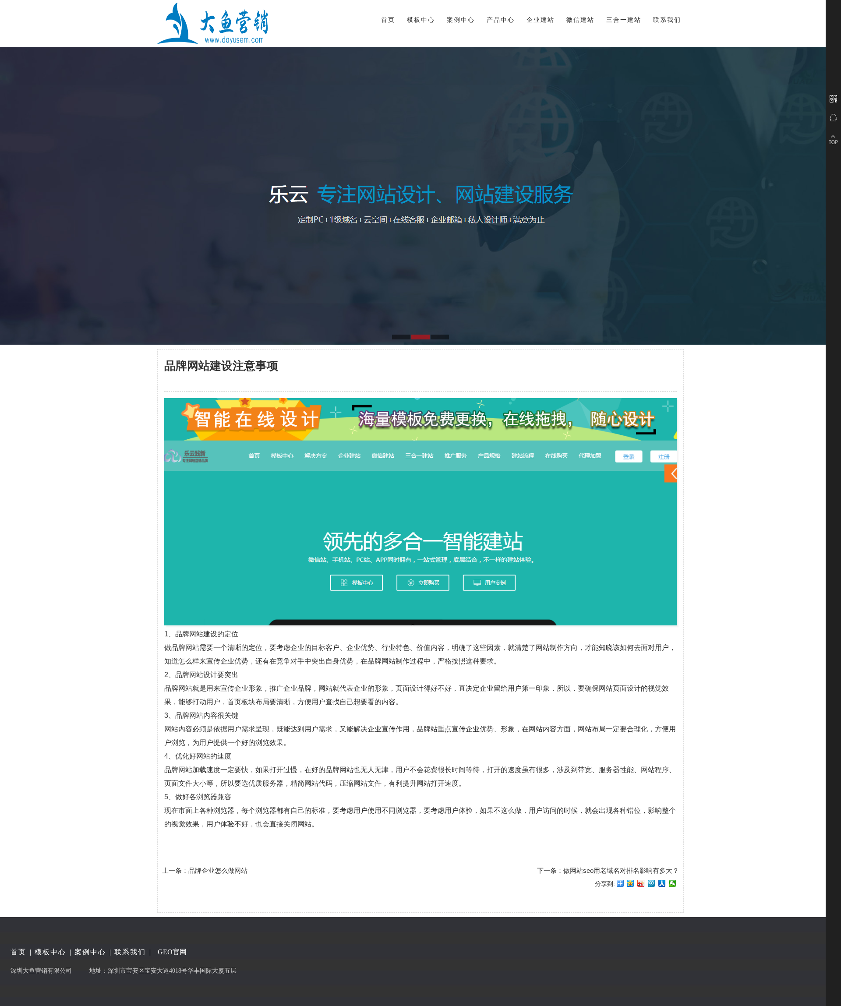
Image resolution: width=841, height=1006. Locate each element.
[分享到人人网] (662, 886)
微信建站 (580, 19)
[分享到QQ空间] (630, 886)
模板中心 (421, 19)
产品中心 (501, 19)
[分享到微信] (672, 886)
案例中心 (461, 19)
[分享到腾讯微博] (651, 886)
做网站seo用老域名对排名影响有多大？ (621, 870)
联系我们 (667, 19)
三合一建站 (623, 19)
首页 (388, 19)
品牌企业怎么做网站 (217, 870)
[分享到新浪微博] (641, 886)
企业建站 (541, 19)
